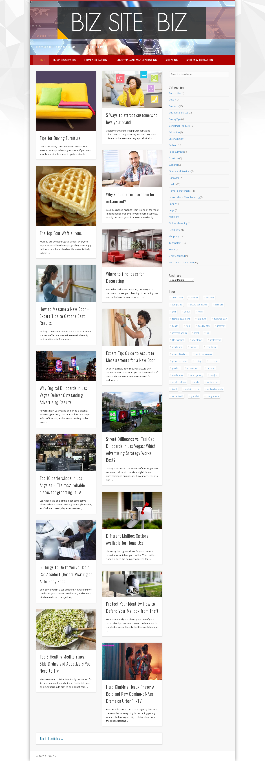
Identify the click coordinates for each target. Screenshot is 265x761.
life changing (178, 340)
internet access (179, 332)
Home (41, 60)
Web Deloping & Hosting (182, 262)
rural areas (177, 375)
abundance (177, 297)
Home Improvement (179, 190)
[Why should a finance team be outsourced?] (132, 168)
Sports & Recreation (199, 60)
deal (174, 311)
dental (187, 311)
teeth (174, 389)
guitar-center (220, 318)
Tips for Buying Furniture (60, 138)
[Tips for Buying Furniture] (66, 101)
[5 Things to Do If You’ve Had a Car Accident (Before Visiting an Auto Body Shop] (66, 540)
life (208, 332)
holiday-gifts (203, 325)
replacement (193, 368)
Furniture (174, 158)
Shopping (171, 60)
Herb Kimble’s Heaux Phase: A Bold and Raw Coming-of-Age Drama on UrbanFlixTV (130, 693)
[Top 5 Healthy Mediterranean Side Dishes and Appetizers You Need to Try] (66, 629)
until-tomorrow (192, 389)
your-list (195, 396)
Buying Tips (175, 119)
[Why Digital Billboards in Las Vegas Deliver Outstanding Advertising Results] (66, 366)
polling (198, 361)
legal (196, 332)
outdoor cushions (204, 354)
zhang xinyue (213, 396)
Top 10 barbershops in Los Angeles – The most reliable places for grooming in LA (62, 485)
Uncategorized (177, 255)
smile (196, 382)
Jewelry (172, 203)
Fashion (173, 145)
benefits (194, 297)
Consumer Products (179, 125)
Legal (172, 210)
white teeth (177, 396)
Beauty (172, 99)
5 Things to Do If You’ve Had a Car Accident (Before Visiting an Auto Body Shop (66, 574)
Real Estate (175, 229)
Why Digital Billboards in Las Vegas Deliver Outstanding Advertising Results (63, 395)
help (188, 325)
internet (221, 325)
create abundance (198, 304)
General (173, 164)
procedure (214, 361)
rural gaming (196, 375)
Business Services (64, 60)
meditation (211, 347)
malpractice (215, 340)
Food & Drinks (176, 151)
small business (179, 382)
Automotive (175, 93)
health (175, 325)
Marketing (174, 216)
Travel (172, 249)
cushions (219, 304)
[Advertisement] (180, 460)
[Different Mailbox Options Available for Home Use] (132, 510)
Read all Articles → (52, 738)
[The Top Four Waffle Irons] (66, 196)
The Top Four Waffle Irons (61, 233)
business (210, 297)
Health (172, 184)
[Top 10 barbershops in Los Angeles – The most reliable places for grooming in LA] (66, 452)
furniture (202, 318)
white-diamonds (215, 389)
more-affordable (180, 354)
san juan (214, 375)
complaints (177, 304)
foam (200, 311)
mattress (194, 347)
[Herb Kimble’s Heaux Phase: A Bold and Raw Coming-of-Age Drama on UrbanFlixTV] (132, 661)
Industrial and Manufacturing (136, 60)
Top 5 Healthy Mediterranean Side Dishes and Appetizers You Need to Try (65, 663)
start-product (213, 382)
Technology (175, 242)
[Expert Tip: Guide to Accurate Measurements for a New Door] (132, 327)
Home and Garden (95, 60)
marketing (177, 347)
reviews (211, 368)
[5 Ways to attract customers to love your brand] (132, 89)
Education (174, 132)
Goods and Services (180, 171)
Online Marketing (178, 223)
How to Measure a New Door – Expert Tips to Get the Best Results (65, 316)
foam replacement (181, 318)
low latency (197, 340)
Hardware (174, 177)
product (176, 368)
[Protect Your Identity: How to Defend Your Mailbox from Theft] (132, 584)
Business (173, 106)
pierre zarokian (179, 361)
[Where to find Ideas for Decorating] (132, 248)
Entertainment (176, 138)
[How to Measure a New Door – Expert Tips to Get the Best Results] (66, 283)
